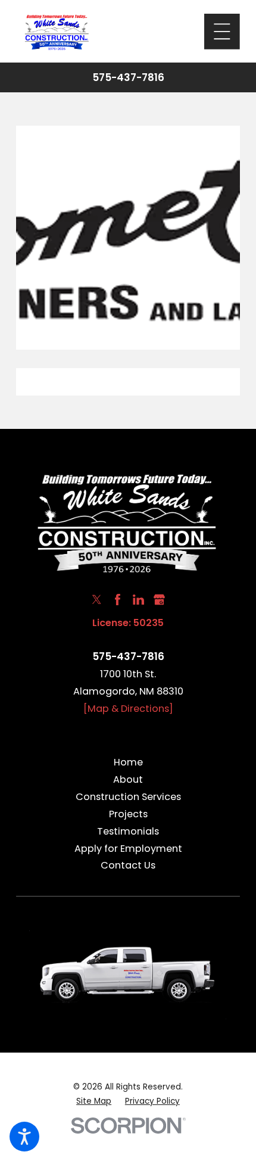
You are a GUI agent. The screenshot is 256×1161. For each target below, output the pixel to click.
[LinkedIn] (138, 599)
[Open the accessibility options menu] (24, 1136)
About (128, 779)
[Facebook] (117, 599)
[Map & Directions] (128, 708)
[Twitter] (96, 599)
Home (128, 762)
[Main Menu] (222, 31)
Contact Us (128, 865)
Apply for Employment (128, 848)
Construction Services (128, 797)
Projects (128, 814)
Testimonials (128, 831)
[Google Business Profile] (159, 599)
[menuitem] (128, 762)
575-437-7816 (128, 78)
